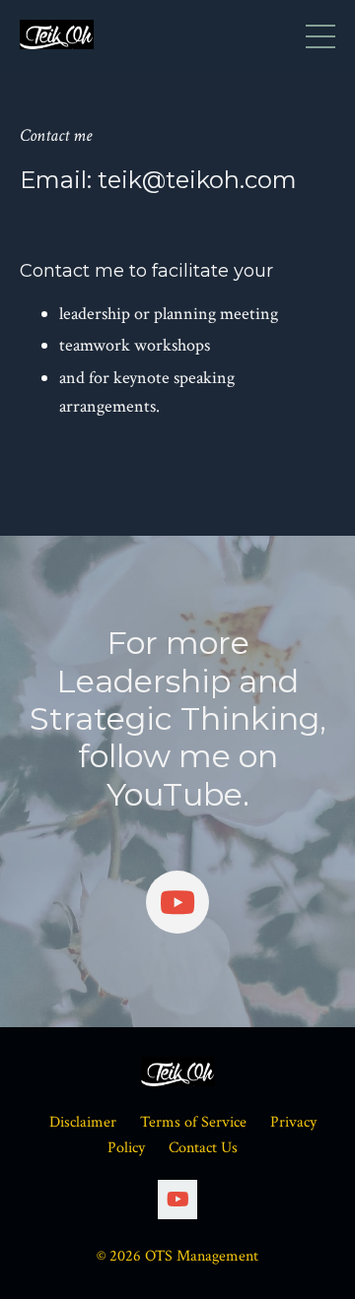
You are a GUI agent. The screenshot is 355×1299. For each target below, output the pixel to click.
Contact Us (203, 1147)
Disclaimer (82, 1122)
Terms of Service (193, 1122)
